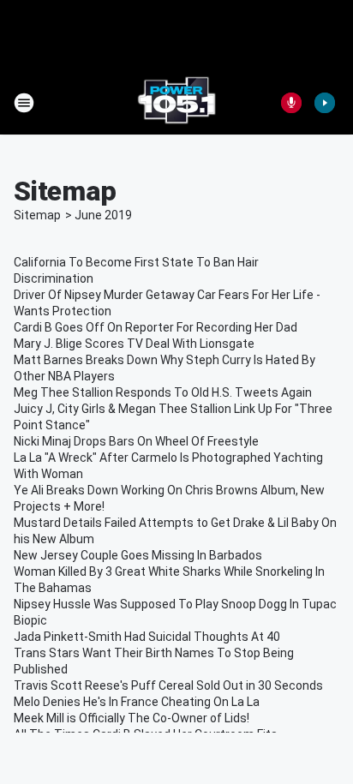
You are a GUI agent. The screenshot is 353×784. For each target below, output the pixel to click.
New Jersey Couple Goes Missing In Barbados (138, 555)
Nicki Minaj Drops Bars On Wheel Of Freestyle (136, 441)
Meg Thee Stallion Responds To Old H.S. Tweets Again (163, 392)
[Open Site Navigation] (24, 103)
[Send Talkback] (291, 103)
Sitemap (37, 215)
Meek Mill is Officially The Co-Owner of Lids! (131, 718)
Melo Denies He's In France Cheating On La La (137, 702)
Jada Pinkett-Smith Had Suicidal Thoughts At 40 (147, 636)
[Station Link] (176, 102)
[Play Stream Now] (324, 103)
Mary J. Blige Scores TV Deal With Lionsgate (134, 343)
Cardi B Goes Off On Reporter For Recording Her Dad (155, 327)
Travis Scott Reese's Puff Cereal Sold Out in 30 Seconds (168, 685)
